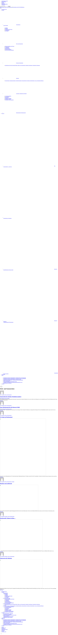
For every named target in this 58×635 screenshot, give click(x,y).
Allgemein (3, 405)
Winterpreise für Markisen (6, 558)
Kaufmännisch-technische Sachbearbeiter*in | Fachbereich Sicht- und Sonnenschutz (14, 619)
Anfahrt (3, 627)
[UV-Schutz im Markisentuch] (23, 475)
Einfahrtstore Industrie (8, 610)
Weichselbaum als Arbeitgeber (7, 614)
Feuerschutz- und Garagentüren (9, 611)
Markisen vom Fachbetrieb (6, 483)
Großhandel (3, 630)
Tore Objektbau (7, 608)
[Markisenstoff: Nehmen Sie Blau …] (21, 550)
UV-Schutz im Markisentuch (6, 417)
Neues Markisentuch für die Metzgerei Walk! (10, 407)
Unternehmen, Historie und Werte (7, 617)
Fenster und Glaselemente (6, 603)
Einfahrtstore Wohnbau (8, 609)
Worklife (13, 481)
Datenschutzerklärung (5, 629)
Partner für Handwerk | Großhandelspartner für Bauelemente (8, 616)
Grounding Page (4, 631)
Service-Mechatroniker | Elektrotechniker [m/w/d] (10, 623)
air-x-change (6, 597)
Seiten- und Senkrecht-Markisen (9, 602)
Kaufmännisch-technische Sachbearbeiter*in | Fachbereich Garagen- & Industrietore (14, 620)
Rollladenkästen (7, 596)
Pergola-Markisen (7, 601)
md (0, 405)
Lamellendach (7, 600)
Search (9, 6)
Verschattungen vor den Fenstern (5, 593)
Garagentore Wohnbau (8, 607)
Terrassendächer (7, 599)
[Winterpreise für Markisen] (21, 587)
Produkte (6, 516)
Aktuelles (3, 625)
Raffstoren (6, 595)
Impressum (3, 628)
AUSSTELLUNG (4, 591)
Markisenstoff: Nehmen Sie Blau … (7, 518)
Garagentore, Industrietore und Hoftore (8, 606)
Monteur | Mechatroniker (6, 622)
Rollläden (6, 594)
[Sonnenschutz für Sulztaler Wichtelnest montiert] (4, 398)
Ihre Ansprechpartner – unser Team (8, 613)
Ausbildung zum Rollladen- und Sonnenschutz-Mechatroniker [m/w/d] (12, 624)
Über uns (3, 612)
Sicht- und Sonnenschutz (8, 405)
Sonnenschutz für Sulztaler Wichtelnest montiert (10, 396)
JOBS (2, 618)
